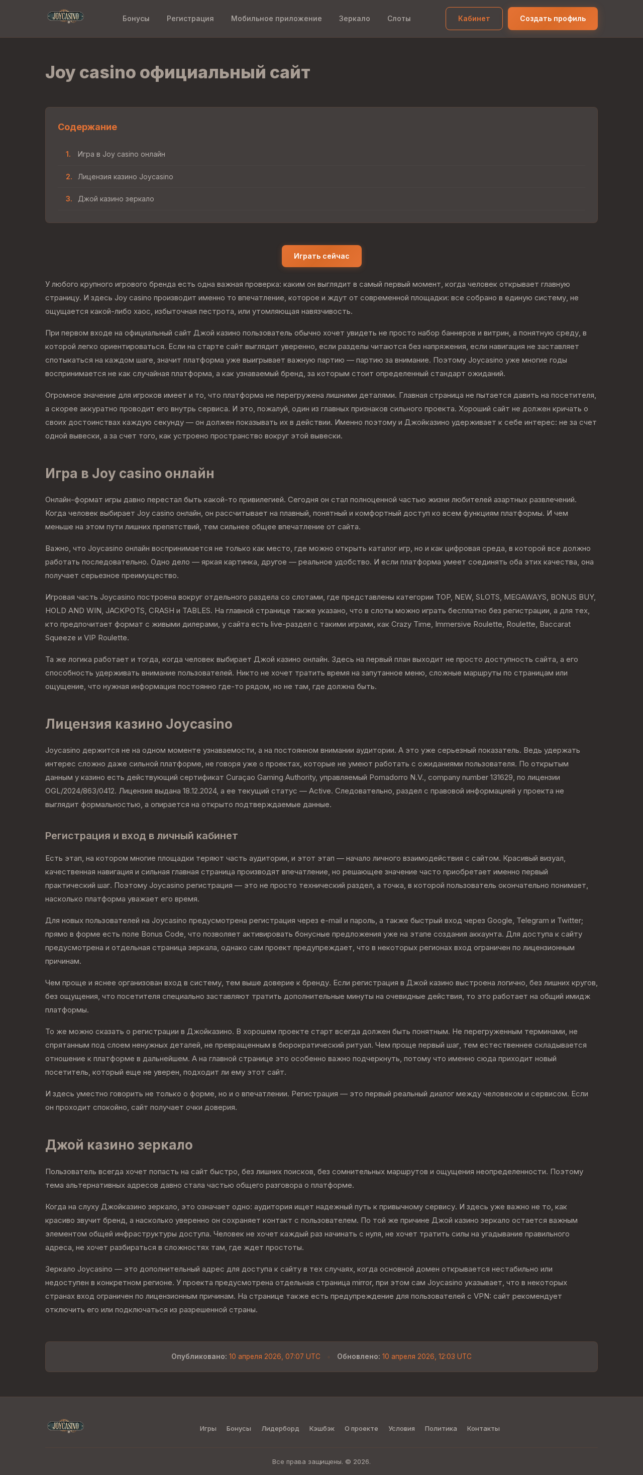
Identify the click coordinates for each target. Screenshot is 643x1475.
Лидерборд (280, 1428)
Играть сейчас (322, 256)
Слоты (399, 18)
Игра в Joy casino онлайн (121, 154)
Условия (401, 1428)
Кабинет (474, 18)
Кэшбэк (322, 1428)
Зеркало (354, 18)
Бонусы (136, 18)
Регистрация (190, 18)
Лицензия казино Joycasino (125, 176)
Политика (441, 1428)
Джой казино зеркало (116, 198)
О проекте (361, 1428)
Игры (208, 1428)
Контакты (483, 1428)
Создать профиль (553, 18)
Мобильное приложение (276, 18)
